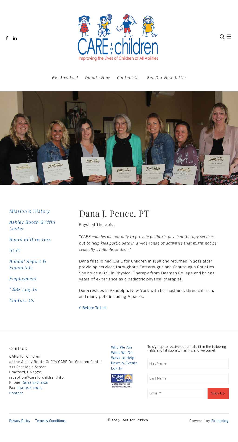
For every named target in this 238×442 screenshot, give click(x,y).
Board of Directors (30, 239)
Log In (116, 368)
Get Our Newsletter (166, 77)
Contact (16, 393)
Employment (23, 278)
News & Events (124, 363)
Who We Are (121, 347)
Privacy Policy (19, 421)
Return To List (95, 308)
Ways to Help (123, 358)
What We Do (122, 353)
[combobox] (199, 37)
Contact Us (128, 77)
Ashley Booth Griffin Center (32, 225)
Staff (15, 250)
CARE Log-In (23, 289)
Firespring (220, 421)
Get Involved (65, 77)
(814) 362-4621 (36, 383)
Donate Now (97, 77)
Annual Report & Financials (27, 264)
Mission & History (29, 211)
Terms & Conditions (50, 421)
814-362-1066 (30, 388)
